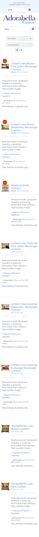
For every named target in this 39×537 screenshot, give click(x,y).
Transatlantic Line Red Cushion (22, 485)
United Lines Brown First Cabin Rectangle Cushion (24, 66)
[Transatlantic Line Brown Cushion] (5, 425)
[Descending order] (31, 38)
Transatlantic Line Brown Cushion (22, 427)
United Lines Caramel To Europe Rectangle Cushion (24, 367)
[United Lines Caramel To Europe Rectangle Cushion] (5, 365)
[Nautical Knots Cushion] (5, 185)
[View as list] (21, 50)
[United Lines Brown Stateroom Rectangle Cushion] (5, 124)
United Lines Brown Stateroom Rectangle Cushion (24, 127)
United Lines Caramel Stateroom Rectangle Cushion (24, 307)
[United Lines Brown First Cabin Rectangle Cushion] (5, 63)
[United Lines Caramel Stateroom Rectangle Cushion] (5, 304)
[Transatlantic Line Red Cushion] (5, 483)
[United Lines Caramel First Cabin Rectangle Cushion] (5, 243)
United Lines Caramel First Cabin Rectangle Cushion (24, 246)
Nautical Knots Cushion (20, 187)
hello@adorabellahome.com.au (19, 4)
